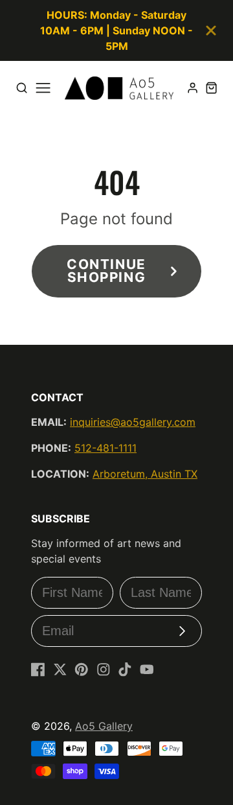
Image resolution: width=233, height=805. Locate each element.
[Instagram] (103, 669)
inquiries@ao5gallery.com (132, 421)
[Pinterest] (81, 669)
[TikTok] (125, 669)
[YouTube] (147, 669)
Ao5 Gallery (104, 725)
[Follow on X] (60, 669)
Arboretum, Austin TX (145, 473)
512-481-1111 (105, 447)
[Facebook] (38, 669)
